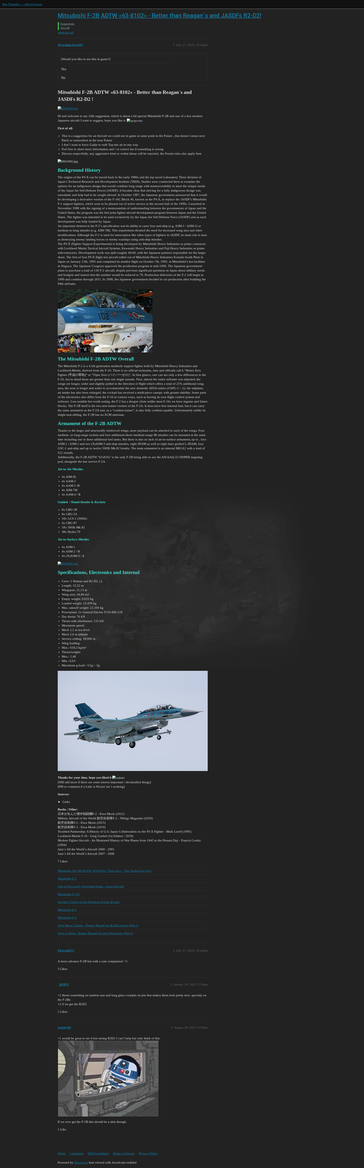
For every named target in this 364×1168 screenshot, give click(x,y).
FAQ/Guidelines (98, 1153)
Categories (77, 1153)
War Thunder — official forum (22, 4)
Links (66, 801)
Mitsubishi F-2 (67, 878)
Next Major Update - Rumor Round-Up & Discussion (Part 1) (98, 925)
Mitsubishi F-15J (69, 894)
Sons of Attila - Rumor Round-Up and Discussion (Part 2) (95, 933)
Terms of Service (124, 1153)
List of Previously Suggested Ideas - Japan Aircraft (91, 886)
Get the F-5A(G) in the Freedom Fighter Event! (88, 902)
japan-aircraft (66, 32)
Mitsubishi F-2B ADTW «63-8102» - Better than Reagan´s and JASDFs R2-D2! (159, 15)
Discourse (80, 1162)
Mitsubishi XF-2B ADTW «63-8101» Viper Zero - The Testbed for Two (104, 870)
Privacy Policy (148, 1153)
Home (62, 1153)
